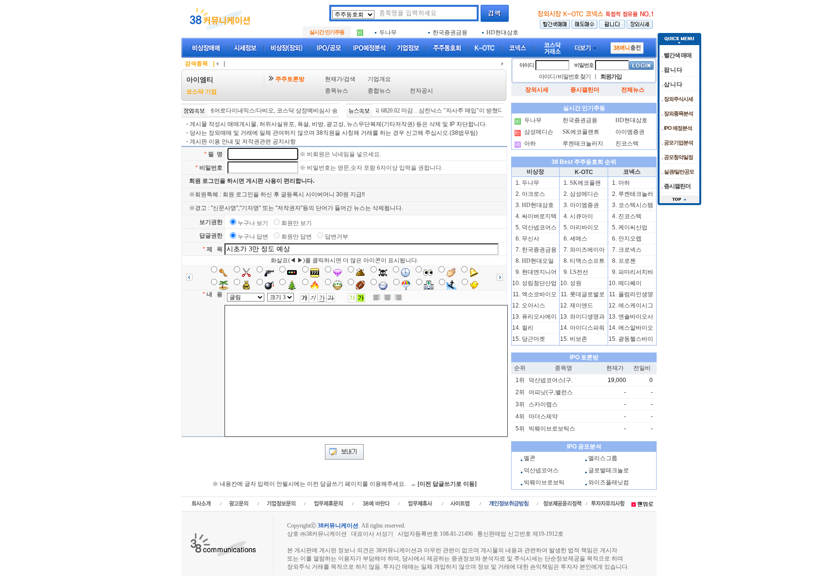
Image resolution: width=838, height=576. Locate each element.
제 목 (215, 249)
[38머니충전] (627, 46)
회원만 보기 (296, 223)
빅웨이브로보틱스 (552, 428)
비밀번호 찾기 (574, 76)
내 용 (215, 294)
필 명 (215, 154)
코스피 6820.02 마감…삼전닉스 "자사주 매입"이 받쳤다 (419, 110)
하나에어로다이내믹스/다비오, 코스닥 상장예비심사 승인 (257, 110)
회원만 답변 (296, 236)
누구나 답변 (253, 236)
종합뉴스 (379, 90)
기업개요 (379, 79)
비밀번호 (211, 167)
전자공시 (421, 90)
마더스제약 (543, 416)
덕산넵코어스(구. (551, 380)
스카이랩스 (543, 404)
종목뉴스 (336, 90)
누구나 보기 (253, 223)
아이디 (526, 65)
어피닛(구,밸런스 (551, 392)
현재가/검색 (340, 79)
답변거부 (336, 236)
